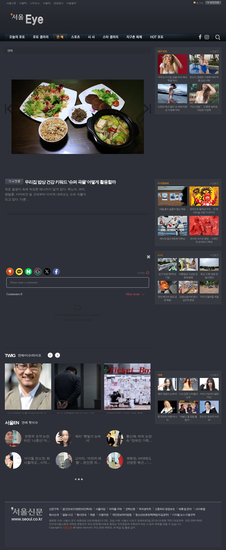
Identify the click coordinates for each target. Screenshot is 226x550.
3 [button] (82, 479)
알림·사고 (67, 514)
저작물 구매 (115, 509)
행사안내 (81, 514)
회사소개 (54, 514)
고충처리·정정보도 (165, 509)
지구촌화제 (163, 183)
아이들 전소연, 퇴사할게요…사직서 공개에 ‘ (37, 463)
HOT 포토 (162, 51)
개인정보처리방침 (122, 514)
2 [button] (79, 479)
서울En (47, 3)
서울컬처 (71, 3)
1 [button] (76, 479)
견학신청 (130, 509)
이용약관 (103, 514)
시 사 (160, 255)
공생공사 (58, 3)
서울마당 (100, 509)
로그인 (199, 3)
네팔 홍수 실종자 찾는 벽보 (172, 209)
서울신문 (11, 3)
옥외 (88, 509)
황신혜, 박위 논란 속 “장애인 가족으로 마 (139, 440)
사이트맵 (200, 509)
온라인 (82, 509)
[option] (28, 385)
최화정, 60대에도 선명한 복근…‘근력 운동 (139, 463)
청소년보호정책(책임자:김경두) (152, 514)
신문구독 (54, 509)
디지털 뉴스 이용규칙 (183, 514)
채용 (92, 514)
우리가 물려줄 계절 (209, 296)
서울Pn (23, 3)
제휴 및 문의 (185, 509)
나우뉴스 (35, 3)
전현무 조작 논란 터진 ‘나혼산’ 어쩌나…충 (37, 440)
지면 (75, 509)
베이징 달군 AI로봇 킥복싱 (172, 238)
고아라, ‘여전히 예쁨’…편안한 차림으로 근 (88, 463)
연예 (10, 50)
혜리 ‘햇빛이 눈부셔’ (167, 394)
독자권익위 (145, 509)
